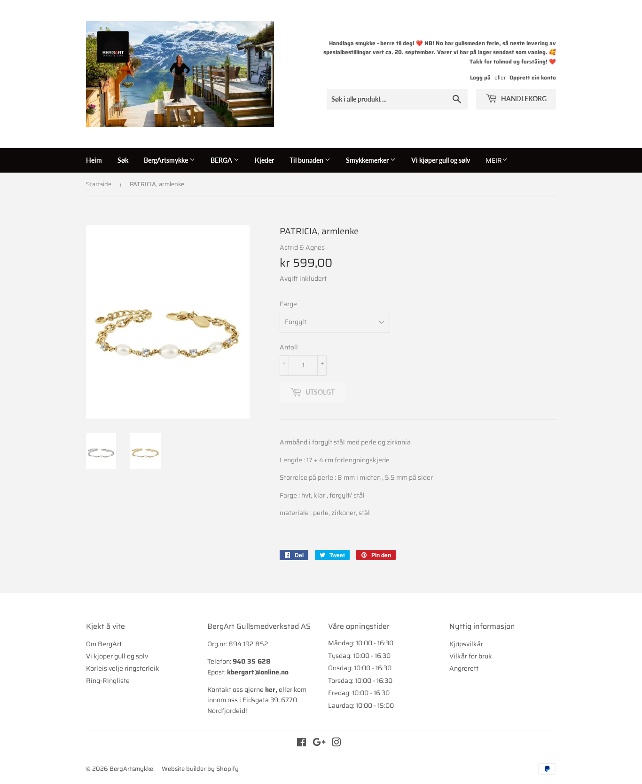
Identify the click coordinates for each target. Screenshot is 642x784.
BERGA (222, 160)
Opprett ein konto (532, 77)
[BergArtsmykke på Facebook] (301, 743)
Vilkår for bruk (470, 656)
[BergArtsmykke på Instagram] (336, 743)
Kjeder (264, 160)
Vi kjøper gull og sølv (440, 160)
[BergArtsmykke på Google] (319, 743)
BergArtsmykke (166, 160)
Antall (289, 347)
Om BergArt (104, 644)
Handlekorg (523, 99)
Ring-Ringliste (108, 680)
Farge (288, 304)
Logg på (480, 77)
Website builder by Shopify (200, 769)
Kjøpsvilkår (466, 644)
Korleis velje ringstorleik (122, 668)
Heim (94, 160)
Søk (122, 160)
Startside (98, 184)
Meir (493, 160)
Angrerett (463, 668)
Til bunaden (307, 160)
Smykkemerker (368, 160)
